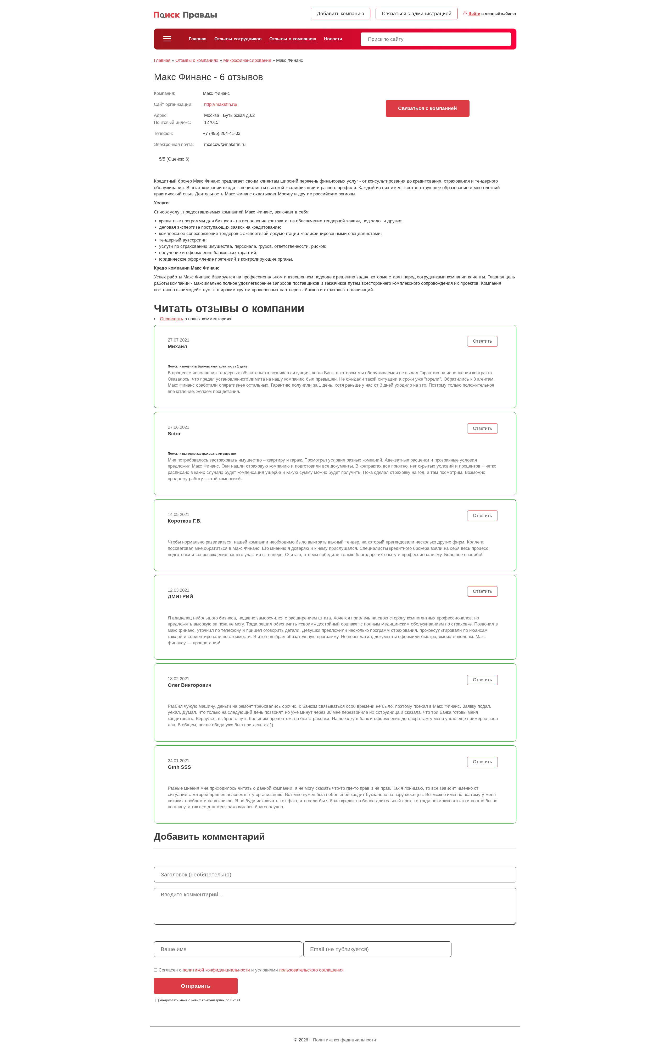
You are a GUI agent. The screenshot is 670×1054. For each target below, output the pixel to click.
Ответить (482, 341)
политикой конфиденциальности (216, 970)
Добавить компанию (340, 13)
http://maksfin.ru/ (220, 104)
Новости (333, 38)
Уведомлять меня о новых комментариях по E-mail (199, 1000)
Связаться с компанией (427, 108)
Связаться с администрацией (416, 13)
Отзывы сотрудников (237, 38)
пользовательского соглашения (311, 970)
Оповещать (171, 318)
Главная (197, 38)
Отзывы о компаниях (292, 38)
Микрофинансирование (247, 60)
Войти (474, 13)
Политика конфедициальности (344, 1039)
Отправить (195, 986)
